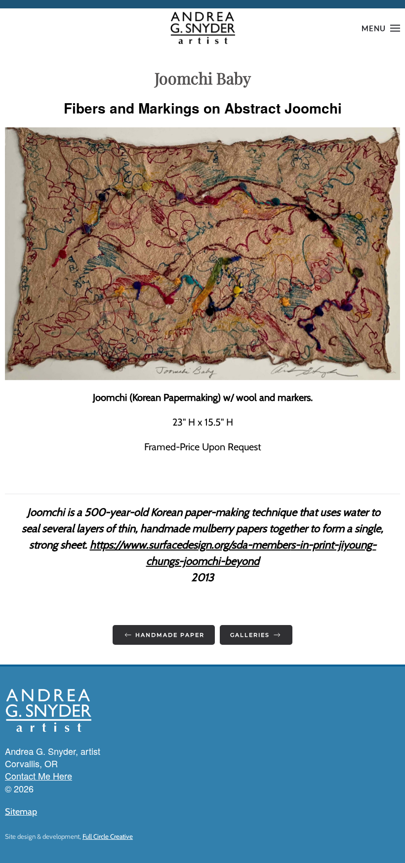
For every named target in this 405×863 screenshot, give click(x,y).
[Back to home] (202, 28)
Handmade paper (169, 634)
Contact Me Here (38, 775)
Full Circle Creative (107, 836)
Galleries (250, 634)
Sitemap (21, 811)
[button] (381, 28)
